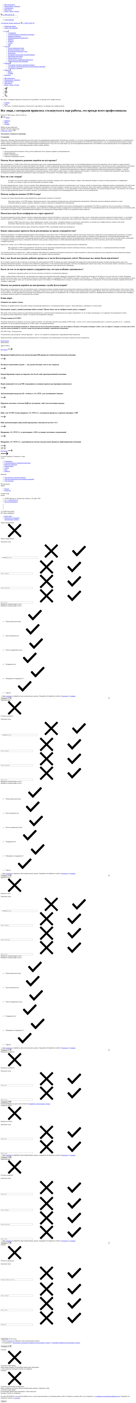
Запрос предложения (11, 28)
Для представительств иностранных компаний (19, 479)
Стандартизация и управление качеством (17, 463)
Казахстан (7, 490)
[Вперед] (5, 448)
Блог (5, 469)
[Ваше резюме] (26, 1339)
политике (17, 1398)
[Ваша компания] (44, 588)
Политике (65, 696)
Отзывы (7, 124)
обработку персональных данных (39, 1104)
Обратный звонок (10, 26)
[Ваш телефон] (44, 573)
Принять (3, 1401)
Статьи (6, 468)
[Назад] (2, 448)
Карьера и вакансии (10, 464)
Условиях (72, 696)
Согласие (9, 696)
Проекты (7, 120)
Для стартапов (9, 481)
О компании (8, 461)
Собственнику (9, 8)
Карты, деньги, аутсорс (11, 11)
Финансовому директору (12, 6)
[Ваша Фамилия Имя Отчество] (44, 1279)
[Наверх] (4, 455)
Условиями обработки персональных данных (66, 1343)
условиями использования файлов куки (107, 1396)
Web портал (8, 9)
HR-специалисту (9, 4)
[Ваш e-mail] (44, 602)
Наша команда (9, 466)
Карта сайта (8, 516)
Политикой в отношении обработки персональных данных (31, 1343)
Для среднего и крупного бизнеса (15, 477)
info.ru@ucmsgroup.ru (11, 502)
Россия (6, 489)
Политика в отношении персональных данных (11, 518)
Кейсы (6, 122)
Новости (7, 471)
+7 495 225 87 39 (12, 500)
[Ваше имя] (49, 557)
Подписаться (5, 341)
